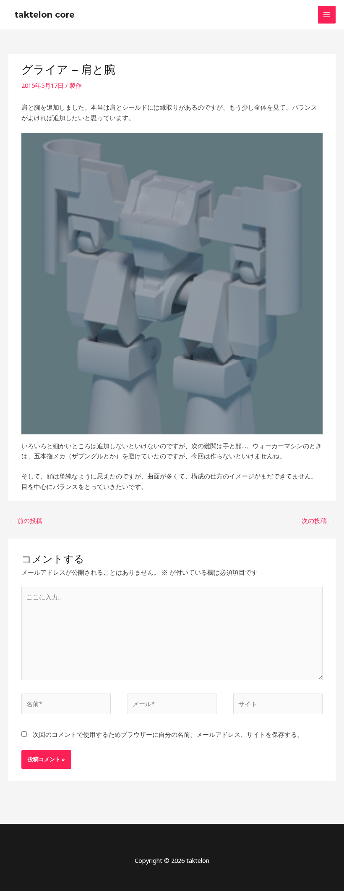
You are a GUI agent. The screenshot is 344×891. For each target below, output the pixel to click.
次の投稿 (318, 520)
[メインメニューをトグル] (327, 15)
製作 (75, 85)
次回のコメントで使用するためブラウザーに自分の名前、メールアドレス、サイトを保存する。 (168, 734)
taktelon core (45, 15)
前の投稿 (25, 520)
